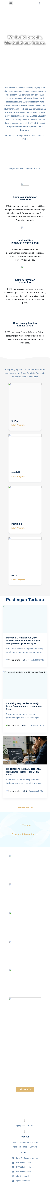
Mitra (14, 575)
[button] (11, 3)
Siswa (14, 421)
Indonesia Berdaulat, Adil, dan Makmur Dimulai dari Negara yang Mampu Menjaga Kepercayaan (23, 641)
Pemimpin (16, 524)
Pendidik (16, 472)
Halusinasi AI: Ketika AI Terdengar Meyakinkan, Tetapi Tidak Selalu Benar (23, 772)
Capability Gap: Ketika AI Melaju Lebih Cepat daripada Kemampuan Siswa (24, 706)
